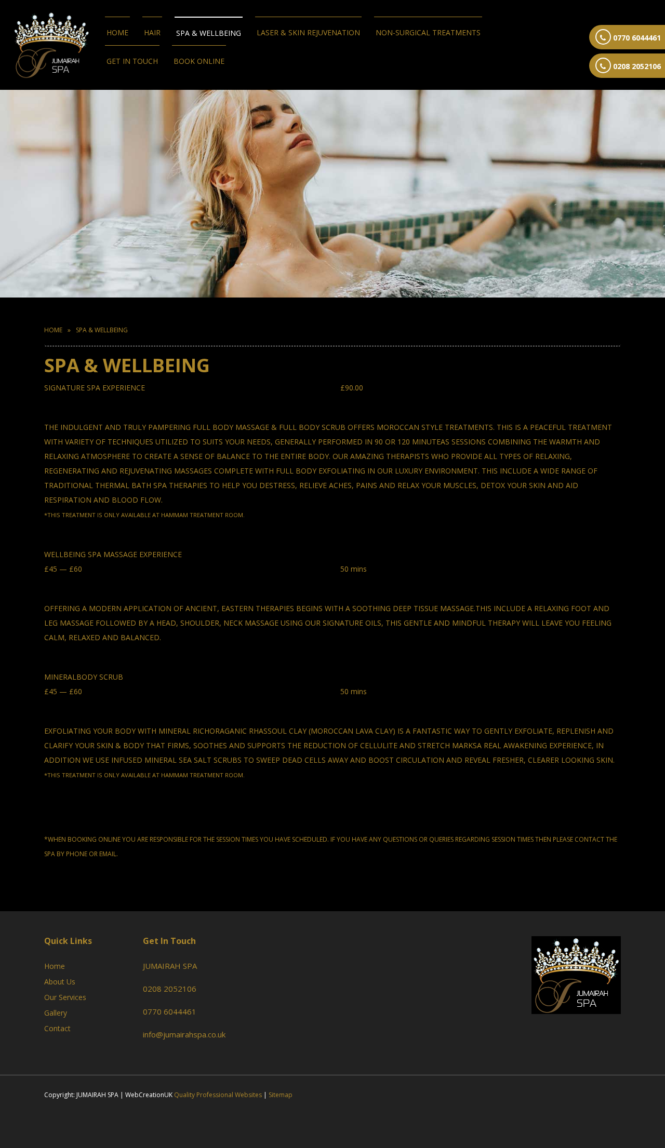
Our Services (65, 997)
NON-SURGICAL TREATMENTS (428, 32)
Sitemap (280, 1094)
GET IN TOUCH (132, 61)
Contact (57, 1028)
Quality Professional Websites (218, 1094)
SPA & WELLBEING (208, 33)
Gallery (55, 1013)
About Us (59, 982)
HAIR (152, 32)
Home (117, 32)
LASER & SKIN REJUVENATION (308, 32)
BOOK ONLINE (199, 61)
